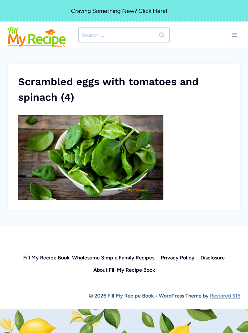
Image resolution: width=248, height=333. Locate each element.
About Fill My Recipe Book (124, 270)
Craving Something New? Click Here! (119, 11)
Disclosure (213, 258)
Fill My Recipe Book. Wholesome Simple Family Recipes (88, 258)
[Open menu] (234, 35)
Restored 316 (225, 296)
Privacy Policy (177, 258)
